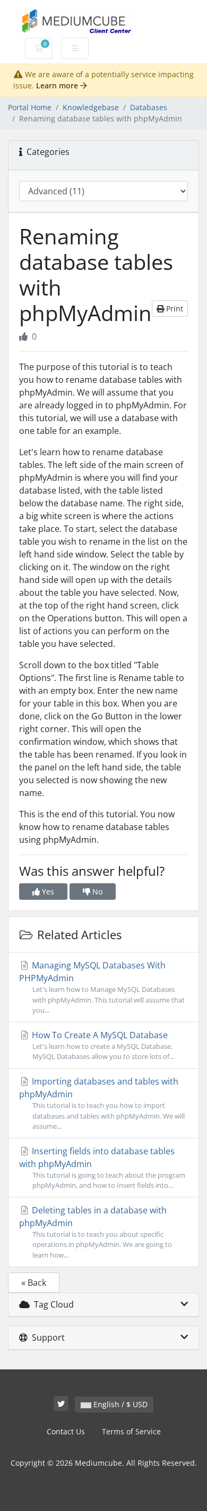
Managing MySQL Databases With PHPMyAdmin (102, 986)
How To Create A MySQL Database (102, 1045)
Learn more (58, 85)
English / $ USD (119, 1404)
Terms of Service (131, 1431)
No (96, 891)
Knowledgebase (91, 107)
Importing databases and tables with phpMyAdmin (102, 1102)
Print (173, 308)
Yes (47, 891)
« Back (33, 1282)
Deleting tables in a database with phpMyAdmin (95, 1231)
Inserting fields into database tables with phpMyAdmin (102, 1167)
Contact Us (66, 1431)
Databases (148, 107)
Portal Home (29, 107)
